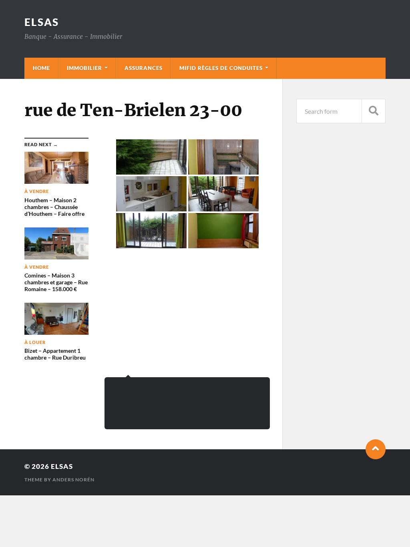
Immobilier (84, 68)
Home (41, 68)
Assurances (144, 68)
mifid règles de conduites (221, 68)
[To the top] (376, 449)
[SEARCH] (374, 111)
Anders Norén (73, 480)
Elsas (41, 22)
